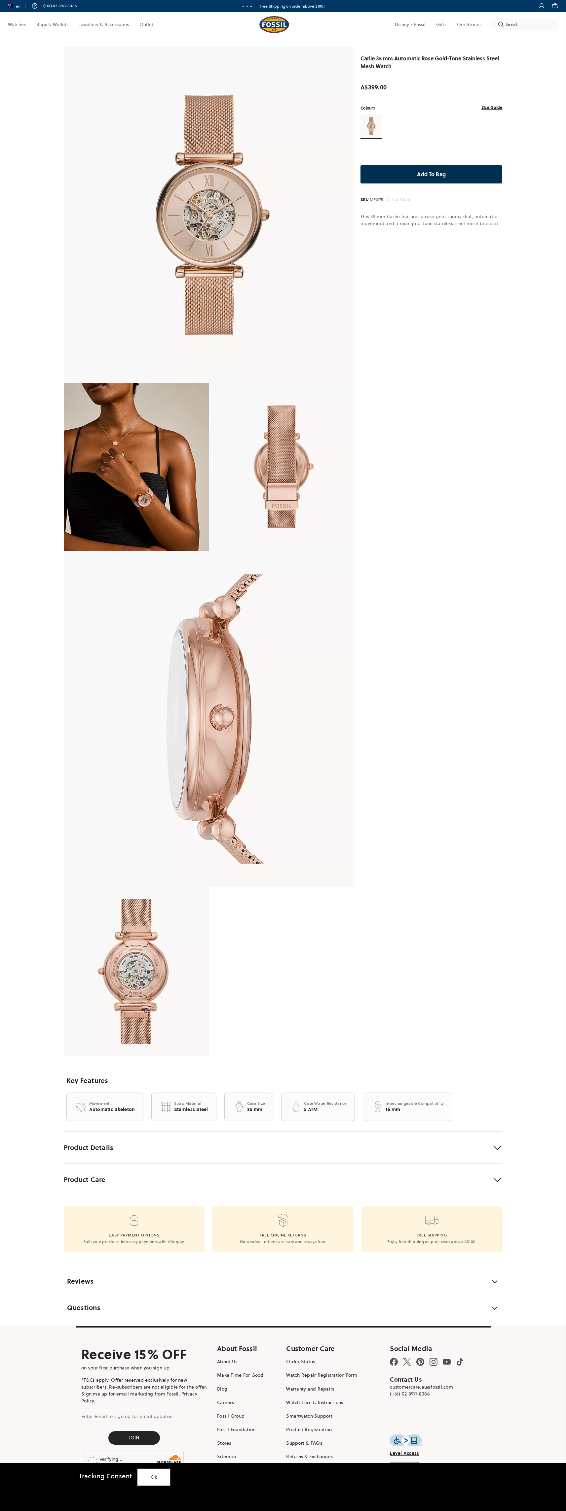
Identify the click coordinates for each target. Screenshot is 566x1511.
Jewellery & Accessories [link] (104, 24)
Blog (222, 1389)
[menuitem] (17, 24)
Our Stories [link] (469, 24)
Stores (224, 1443)
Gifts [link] (441, 24)
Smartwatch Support (309, 1416)
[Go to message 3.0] (251, 6)
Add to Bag (431, 174)
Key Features (87, 1081)
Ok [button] (154, 1477)
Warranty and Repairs (310, 1389)
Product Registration (309, 1429)
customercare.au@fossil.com (421, 1387)
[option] (209, 215)
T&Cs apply (96, 1380)
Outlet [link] (146, 24)
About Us (227, 1361)
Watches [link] (17, 24)
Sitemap (226, 1456)
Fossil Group (231, 1416)
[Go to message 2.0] (247, 6)
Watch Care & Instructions (314, 1402)
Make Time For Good (240, 1375)
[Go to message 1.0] (243, 6)
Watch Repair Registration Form (321, 1375)
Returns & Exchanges (309, 1456)
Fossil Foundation (236, 1429)
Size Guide (492, 107)
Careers (225, 1402)
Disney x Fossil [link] (410, 24)
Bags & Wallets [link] (52, 24)
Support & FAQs (304, 1443)
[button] (19, 6)
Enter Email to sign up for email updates (126, 1416)
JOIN (134, 1437)
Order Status (300, 1361)
